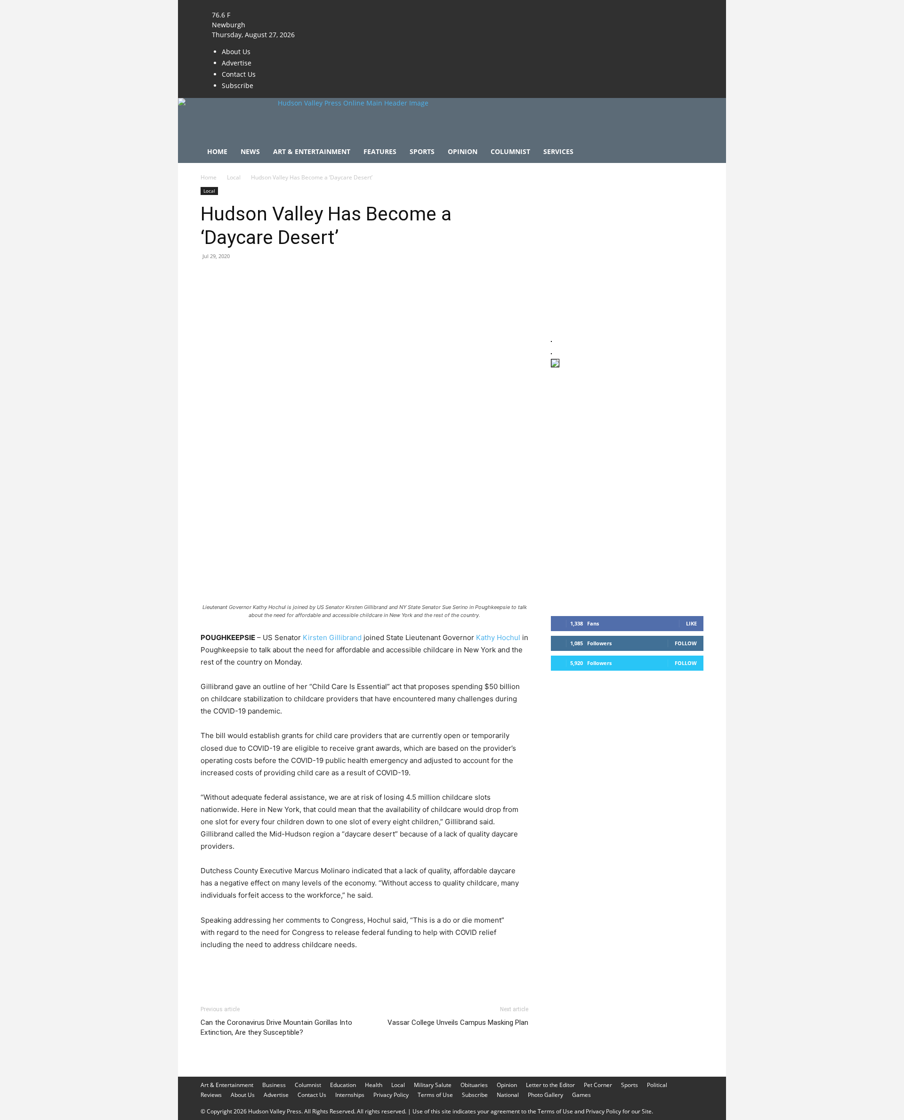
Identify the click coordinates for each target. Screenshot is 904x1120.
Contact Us (239, 74)
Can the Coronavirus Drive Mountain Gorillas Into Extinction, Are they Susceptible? (276, 1027)
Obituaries (474, 1085)
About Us (236, 51)
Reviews (211, 1095)
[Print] (318, 277)
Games (581, 1095)
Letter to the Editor (550, 1085)
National (508, 1095)
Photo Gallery (545, 1095)
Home (217, 151)
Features (379, 151)
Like (691, 623)
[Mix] (340, 277)
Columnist (510, 151)
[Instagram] (327, 4)
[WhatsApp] (275, 277)
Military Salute (433, 1085)
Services (558, 151)
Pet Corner (598, 1085)
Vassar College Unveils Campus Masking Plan (457, 1022)
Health (373, 1085)
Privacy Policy (391, 1095)
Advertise (236, 62)
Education (343, 1085)
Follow (686, 643)
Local (234, 177)
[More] (384, 277)
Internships (349, 1095)
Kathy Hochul (498, 637)
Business (274, 1085)
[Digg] (361, 277)
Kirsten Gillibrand (332, 637)
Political (657, 1085)
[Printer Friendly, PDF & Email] (482, 970)
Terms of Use (435, 1095)
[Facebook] (320, 4)
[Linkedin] (296, 277)
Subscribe (237, 85)
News (250, 151)
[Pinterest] (253, 277)
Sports (422, 151)
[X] (334, 4)
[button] (692, 152)
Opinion (462, 151)
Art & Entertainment (311, 151)
